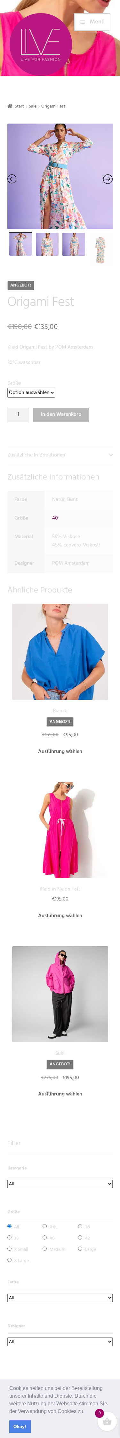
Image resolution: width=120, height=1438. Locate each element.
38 (16, 1238)
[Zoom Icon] (60, 176)
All (16, 1227)
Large (90, 1249)
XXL (54, 1227)
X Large (21, 1260)
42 (87, 1238)
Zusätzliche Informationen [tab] (36, 455)
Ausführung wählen (60, 751)
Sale (32, 106)
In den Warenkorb (61, 414)
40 (55, 518)
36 (87, 1227)
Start (19, 106)
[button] (87, 1412)
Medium (57, 1249)
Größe (14, 383)
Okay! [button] (19, 1426)
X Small (21, 1249)
